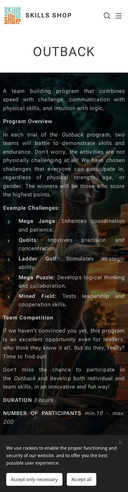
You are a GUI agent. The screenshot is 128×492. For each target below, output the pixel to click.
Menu (118, 15)
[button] (106, 15)
